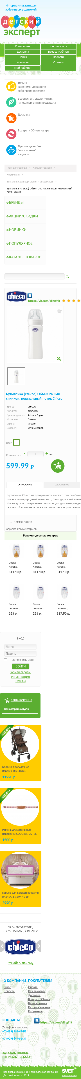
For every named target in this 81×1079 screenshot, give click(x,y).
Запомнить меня (23, 660)
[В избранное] (59, 311)
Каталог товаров (42, 168)
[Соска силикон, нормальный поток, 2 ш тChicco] (16, 592)
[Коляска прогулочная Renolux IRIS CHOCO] (20, 744)
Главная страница (17, 168)
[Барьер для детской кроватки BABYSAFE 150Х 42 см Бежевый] (20, 870)
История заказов (39, 1007)
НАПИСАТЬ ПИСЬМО (16, 1057)
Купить (58, 466)
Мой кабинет (23, 68)
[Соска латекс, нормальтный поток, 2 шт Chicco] (16, 550)
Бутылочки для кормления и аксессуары (30, 181)
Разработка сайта (69, 1076)
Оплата (33, 987)
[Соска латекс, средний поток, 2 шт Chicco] (40, 550)
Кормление (13, 175)
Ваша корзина (37, 1003)
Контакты (23, 62)
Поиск (23, 57)
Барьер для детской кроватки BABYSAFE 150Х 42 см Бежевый (20, 896)
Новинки (18, 230)
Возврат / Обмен (39, 999)
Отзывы (58, 62)
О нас (7, 987)
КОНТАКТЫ (11, 1020)
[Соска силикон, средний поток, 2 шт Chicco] (40, 592)
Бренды (16, 203)
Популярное (21, 244)
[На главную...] (21, 37)
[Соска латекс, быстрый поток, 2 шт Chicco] (64, 550)
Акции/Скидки (23, 216)
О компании (15, 981)
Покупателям (40, 981)
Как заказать (58, 46)
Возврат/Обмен (58, 52)
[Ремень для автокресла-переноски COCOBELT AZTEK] (20, 807)
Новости (58, 57)
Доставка (23, 52)
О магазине (22, 46)
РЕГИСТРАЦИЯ (20, 677)
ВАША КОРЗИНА (21, 700)
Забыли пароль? (20, 672)
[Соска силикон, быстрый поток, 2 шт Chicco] (64, 592)
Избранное (35, 1011)
